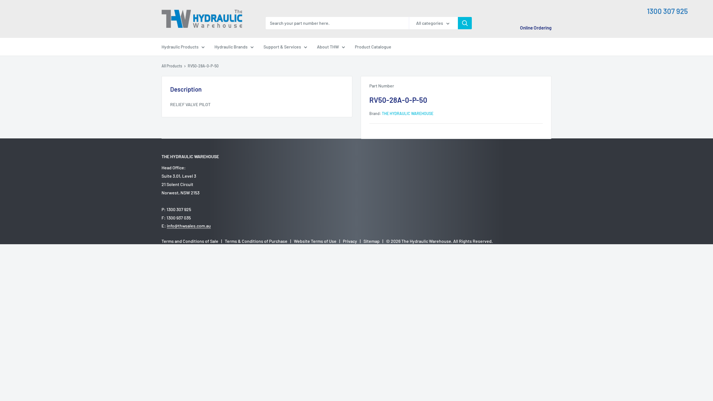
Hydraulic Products (180, 46)
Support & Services (282, 46)
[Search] (465, 23)
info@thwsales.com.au (189, 225)
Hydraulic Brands (231, 46)
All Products (172, 65)
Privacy (350, 241)
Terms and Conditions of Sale (190, 241)
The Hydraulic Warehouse (407, 113)
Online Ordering (535, 27)
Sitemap (371, 241)
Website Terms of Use (315, 241)
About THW (328, 46)
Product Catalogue (373, 46)
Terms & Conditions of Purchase (256, 241)
